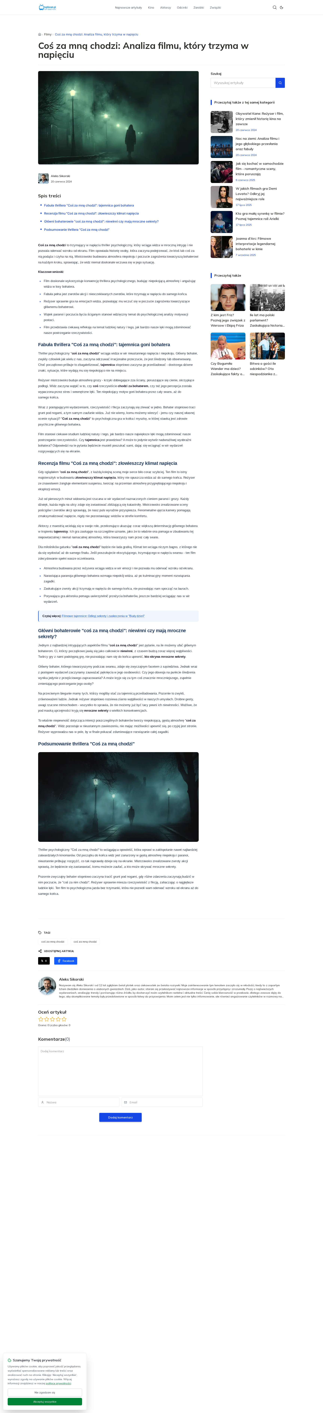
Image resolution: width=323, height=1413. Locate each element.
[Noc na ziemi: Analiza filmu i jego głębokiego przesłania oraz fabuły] (222, 147)
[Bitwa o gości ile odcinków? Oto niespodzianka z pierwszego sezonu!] (267, 346)
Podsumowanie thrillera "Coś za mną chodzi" (77, 229)
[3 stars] (52, 1019)
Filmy (48, 34)
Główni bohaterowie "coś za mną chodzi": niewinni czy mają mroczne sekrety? (101, 221)
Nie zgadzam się (45, 1392)
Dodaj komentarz (120, 1117)
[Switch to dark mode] (281, 7)
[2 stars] (46, 1019)
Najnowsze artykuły (128, 7)
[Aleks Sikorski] (43, 178)
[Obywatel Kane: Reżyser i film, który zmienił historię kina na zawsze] (222, 122)
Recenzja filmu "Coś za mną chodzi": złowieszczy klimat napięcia (91, 213)
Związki (215, 7)
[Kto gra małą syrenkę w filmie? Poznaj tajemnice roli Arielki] (222, 222)
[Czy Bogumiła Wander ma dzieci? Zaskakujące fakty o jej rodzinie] (228, 346)
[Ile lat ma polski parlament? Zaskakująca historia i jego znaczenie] (267, 297)
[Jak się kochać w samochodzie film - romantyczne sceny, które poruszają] (222, 172)
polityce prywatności (58, 1383)
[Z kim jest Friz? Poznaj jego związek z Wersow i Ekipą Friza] (228, 297)
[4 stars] (58, 1019)
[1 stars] (41, 1019)
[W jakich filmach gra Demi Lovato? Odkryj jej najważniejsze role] (222, 197)
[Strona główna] (39, 34)
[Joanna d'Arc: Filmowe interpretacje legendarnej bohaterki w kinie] (222, 247)
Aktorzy (165, 7)
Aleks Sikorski (60, 176)
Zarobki (198, 7)
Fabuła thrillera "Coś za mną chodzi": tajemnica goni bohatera (89, 205)
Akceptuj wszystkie (44, 1401)
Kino (151, 7)
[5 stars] (64, 1019)
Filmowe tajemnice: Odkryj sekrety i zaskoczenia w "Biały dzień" (103, 616)
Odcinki (182, 7)
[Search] (275, 7)
